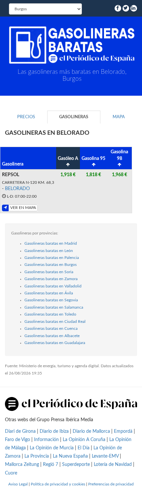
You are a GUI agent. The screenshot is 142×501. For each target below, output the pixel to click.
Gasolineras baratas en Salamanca (53, 307)
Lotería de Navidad (113, 464)
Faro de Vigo (17, 439)
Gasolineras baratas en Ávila (48, 293)
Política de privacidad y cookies (58, 484)
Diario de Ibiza (54, 431)
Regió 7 (50, 464)
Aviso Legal (18, 484)
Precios (26, 117)
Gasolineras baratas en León (48, 251)
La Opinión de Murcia (52, 448)
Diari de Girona (20, 431)
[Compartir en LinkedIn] (133, 8)
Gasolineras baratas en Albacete (52, 336)
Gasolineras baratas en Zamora (51, 279)
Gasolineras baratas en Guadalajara (54, 343)
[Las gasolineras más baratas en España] (71, 45)
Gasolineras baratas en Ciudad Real (55, 322)
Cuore (11, 473)
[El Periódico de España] (71, 404)
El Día (83, 448)
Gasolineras (73, 117)
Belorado (17, 188)
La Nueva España (71, 456)
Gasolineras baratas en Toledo (50, 314)
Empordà (123, 431)
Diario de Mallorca (91, 431)
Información (46, 439)
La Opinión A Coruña (84, 439)
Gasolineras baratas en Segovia (51, 300)
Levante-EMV (105, 456)
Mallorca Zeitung (22, 464)
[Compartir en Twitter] (126, 8)
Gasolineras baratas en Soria (48, 272)
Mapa (119, 117)
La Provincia (36, 456)
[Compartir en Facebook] (118, 8)
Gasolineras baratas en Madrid (50, 243)
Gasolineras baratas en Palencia (51, 258)
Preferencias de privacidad (111, 484)
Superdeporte (76, 464)
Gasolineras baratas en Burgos (50, 265)
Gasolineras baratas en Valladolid (53, 286)
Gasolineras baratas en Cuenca (51, 328)
